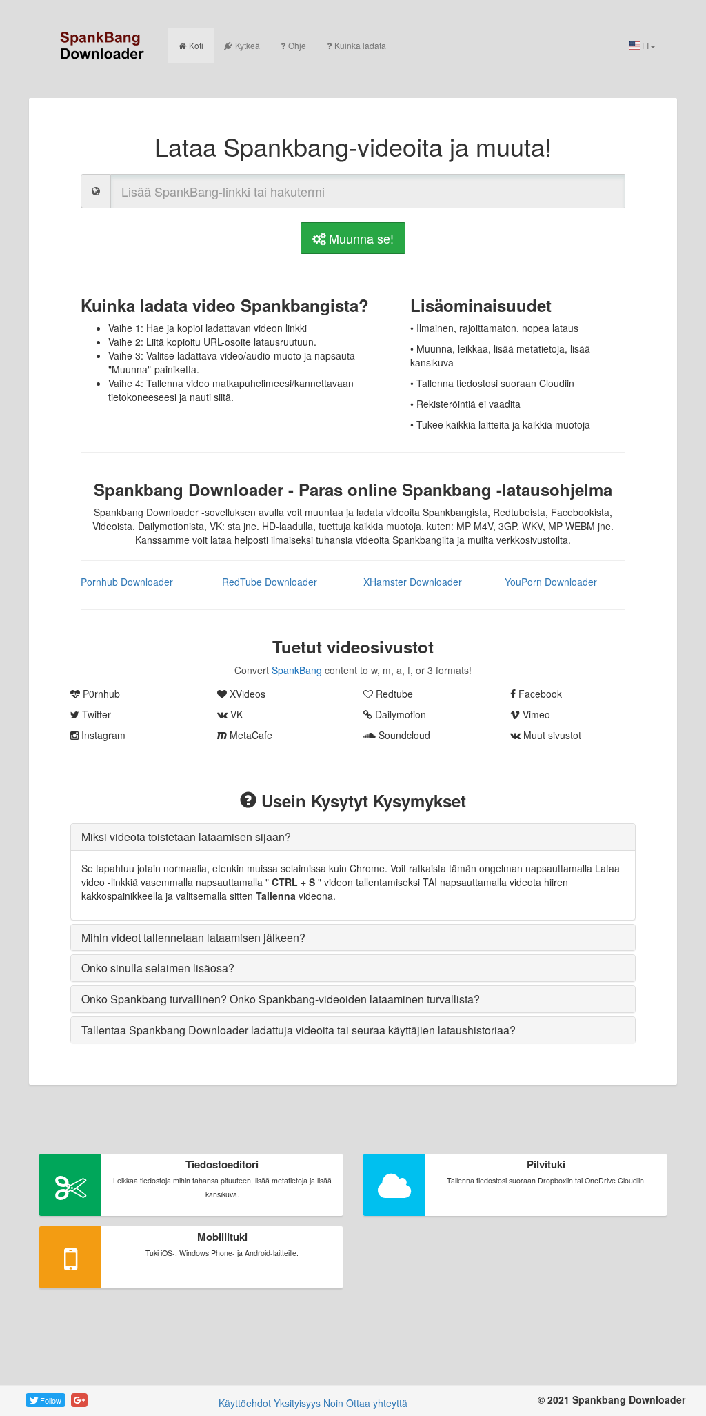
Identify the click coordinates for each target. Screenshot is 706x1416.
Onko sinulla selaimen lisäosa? (157, 968)
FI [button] (644, 45)
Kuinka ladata (360, 45)
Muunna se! (359, 238)
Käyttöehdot (245, 1403)
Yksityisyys (297, 1403)
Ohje (297, 45)
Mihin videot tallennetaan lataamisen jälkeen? (193, 937)
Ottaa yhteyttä (376, 1403)
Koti (196, 45)
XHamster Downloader (412, 582)
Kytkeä (247, 45)
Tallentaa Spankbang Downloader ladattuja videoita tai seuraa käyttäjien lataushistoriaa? (298, 1030)
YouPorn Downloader (551, 582)
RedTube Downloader (269, 582)
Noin (333, 1403)
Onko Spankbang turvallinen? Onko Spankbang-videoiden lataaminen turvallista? (280, 999)
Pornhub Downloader (127, 582)
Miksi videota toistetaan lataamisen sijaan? (186, 837)
